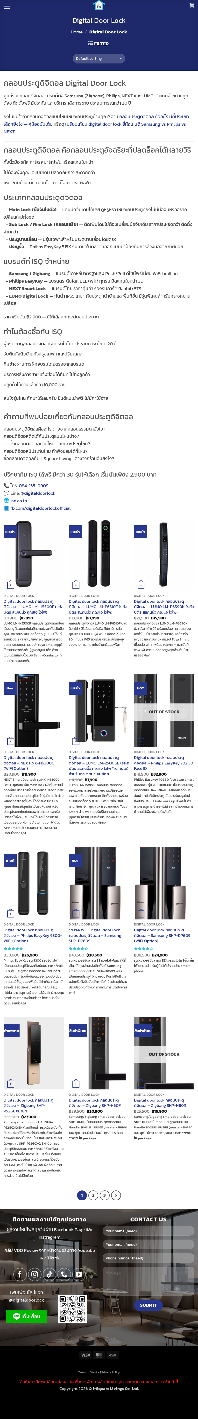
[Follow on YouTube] (79, 1274)
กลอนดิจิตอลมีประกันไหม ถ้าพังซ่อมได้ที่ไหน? (45, 451)
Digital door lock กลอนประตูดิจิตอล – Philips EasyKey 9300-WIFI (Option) (33, 935)
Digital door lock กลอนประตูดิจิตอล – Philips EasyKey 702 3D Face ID (163, 763)
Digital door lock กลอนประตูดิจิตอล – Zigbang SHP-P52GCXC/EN (29, 1105)
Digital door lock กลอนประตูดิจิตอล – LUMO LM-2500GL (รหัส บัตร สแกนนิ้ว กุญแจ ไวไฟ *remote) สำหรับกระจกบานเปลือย (99, 766)
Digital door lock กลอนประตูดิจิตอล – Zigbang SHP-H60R (160, 1102)
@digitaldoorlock (38, 493)
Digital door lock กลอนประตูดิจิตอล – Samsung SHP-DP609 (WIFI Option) (162, 935)
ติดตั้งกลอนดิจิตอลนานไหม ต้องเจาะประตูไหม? (47, 443)
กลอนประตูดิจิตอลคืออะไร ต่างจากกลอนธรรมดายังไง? (54, 428)
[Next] (116, 1195)
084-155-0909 (34, 485)
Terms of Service (88, 1372)
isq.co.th (18, 500)
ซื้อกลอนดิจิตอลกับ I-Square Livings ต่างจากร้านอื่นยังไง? (59, 458)
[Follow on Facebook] (20, 1274)
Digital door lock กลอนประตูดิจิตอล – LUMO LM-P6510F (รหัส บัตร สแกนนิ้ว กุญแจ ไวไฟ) (98, 607)
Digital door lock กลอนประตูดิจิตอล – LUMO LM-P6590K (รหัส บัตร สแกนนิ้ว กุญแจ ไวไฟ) (164, 607)
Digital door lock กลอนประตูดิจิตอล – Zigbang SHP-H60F (95, 1102)
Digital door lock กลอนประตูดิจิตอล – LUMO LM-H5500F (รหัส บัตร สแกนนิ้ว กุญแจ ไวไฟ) (34, 607)
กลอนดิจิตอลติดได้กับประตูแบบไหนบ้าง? (41, 436)
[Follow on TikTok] (49, 1274)
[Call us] (64, 1274)
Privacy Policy (110, 1372)
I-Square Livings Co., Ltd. (116, 1388)
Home (77, 31)
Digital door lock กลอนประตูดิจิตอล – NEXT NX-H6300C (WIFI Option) (29, 763)
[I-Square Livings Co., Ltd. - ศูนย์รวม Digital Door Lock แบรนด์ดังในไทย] (99, 5)
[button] (7, 6)
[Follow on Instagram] (35, 1274)
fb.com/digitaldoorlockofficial (40, 508)
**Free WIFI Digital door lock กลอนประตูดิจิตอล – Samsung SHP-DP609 (95, 935)
